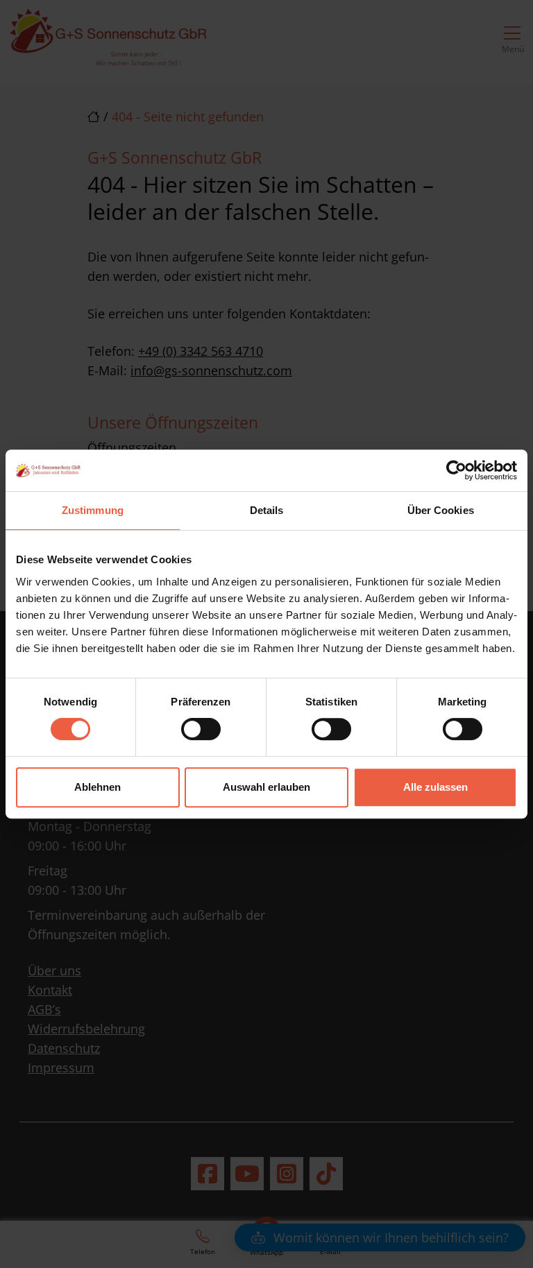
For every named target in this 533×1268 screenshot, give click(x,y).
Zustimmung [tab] (93, 510)
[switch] (201, 729)
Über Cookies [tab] (440, 510)
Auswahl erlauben (266, 787)
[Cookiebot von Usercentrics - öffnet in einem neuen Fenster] (456, 470)
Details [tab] (267, 510)
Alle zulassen (435, 787)
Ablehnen (97, 787)
